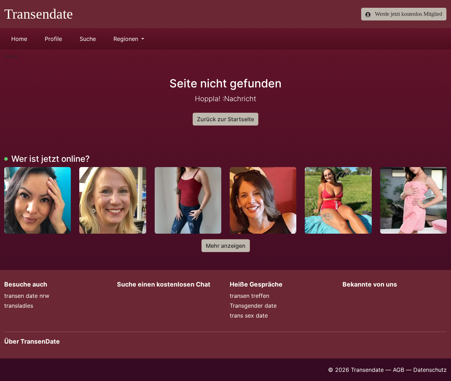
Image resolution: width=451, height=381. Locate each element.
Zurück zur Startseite (225, 119)
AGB (398, 369)
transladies (18, 305)
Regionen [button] (126, 38)
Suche (88, 38)
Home (19, 38)
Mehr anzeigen (226, 245)
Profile (53, 38)
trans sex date (249, 315)
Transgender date (253, 305)
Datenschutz (430, 369)
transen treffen (249, 295)
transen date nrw (26, 295)
